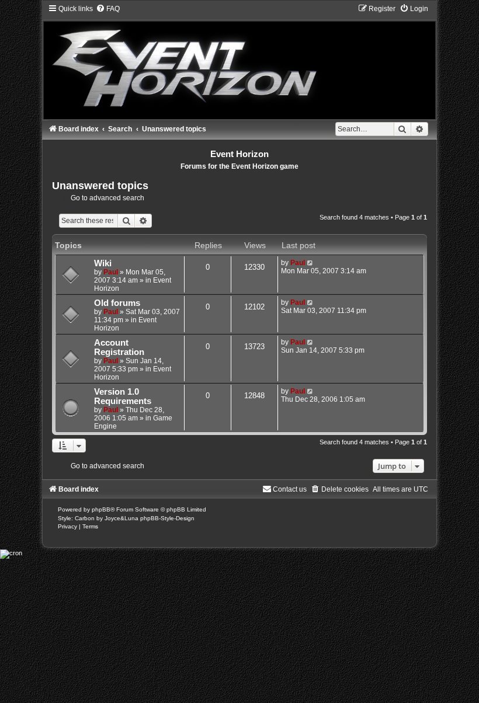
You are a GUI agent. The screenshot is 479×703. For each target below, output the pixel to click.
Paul (110, 272)
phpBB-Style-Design (167, 518)
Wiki (103, 263)
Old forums (117, 303)
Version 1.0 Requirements (122, 396)
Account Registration (119, 347)
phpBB (101, 509)
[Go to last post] (310, 263)
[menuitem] (108, 9)
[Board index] (239, 62)
